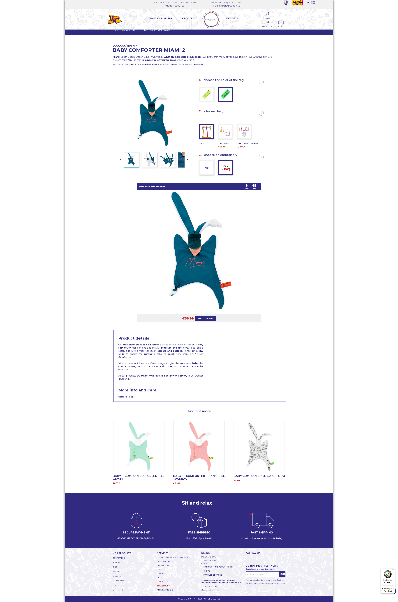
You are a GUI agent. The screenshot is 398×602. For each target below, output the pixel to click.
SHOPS (207, 571)
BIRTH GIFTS (118, 585)
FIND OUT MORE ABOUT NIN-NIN (218, 567)
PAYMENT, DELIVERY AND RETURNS (172, 557)
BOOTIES (116, 562)
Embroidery (186, 18)
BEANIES (116, 572)
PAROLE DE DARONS (213, 575)
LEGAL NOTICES (163, 562)
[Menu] (393, 570)
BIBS (115, 567)
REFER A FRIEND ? (165, 590)
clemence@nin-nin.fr (210, 590)
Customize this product (151, 186)
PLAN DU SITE (163, 566)
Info (254, 189)
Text (246, 189)
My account (163, 586)
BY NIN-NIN (118, 590)
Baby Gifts (232, 18)
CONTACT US (162, 582)
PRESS (160, 578)
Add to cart (205, 318)
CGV (159, 570)
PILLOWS (116, 576)
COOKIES (160, 574)
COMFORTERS (119, 558)
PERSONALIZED (119, 581)
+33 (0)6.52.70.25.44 (209, 586)
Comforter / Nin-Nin (160, 18)
